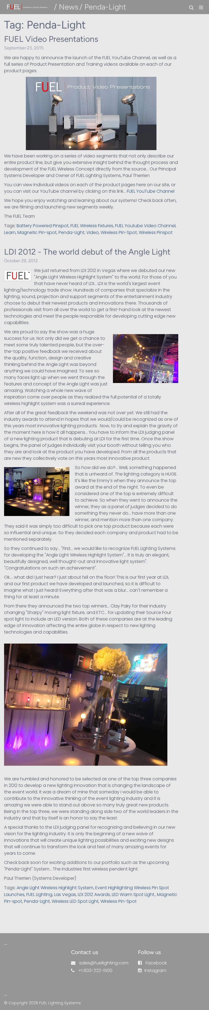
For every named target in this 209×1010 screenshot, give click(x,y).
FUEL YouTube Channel (151, 191)
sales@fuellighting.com (103, 963)
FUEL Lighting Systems (60, 1003)
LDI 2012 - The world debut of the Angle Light (87, 252)
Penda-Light (71, 232)
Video (92, 232)
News (68, 6)
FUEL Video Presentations (51, 39)
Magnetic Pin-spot (37, 232)
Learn (10, 232)
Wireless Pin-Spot (119, 232)
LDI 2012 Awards (94, 894)
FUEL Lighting (39, 894)
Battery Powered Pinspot (43, 226)
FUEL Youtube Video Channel (145, 226)
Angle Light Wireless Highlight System (55, 888)
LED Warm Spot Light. (133, 894)
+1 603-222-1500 (95, 970)
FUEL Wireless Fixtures (91, 226)
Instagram (155, 970)
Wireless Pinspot (156, 232)
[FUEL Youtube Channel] (91, 113)
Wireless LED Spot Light (75, 901)
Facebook (156, 963)
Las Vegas (65, 894)
